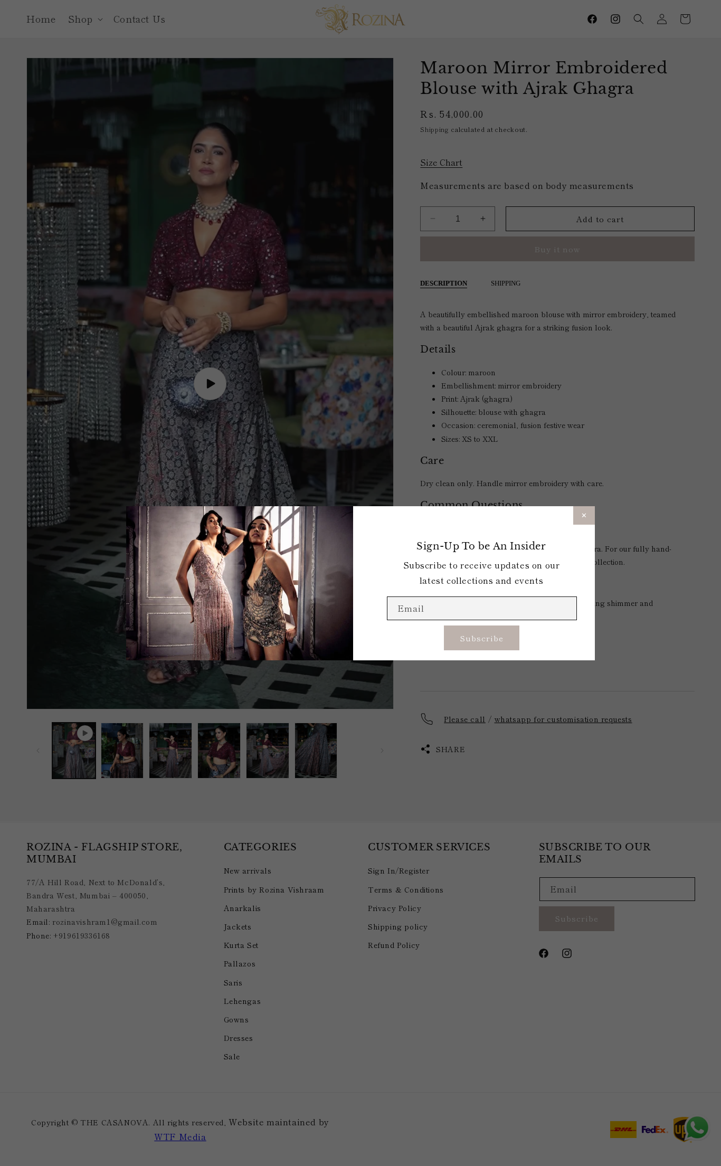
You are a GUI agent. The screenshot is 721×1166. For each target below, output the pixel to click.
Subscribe (482, 637)
